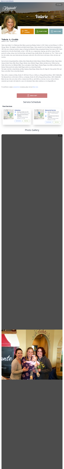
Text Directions (18, 120)
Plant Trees (26, 120)
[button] (8, 113)
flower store (35, 87)
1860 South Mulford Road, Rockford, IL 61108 (22, 118)
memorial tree (16, 87)
